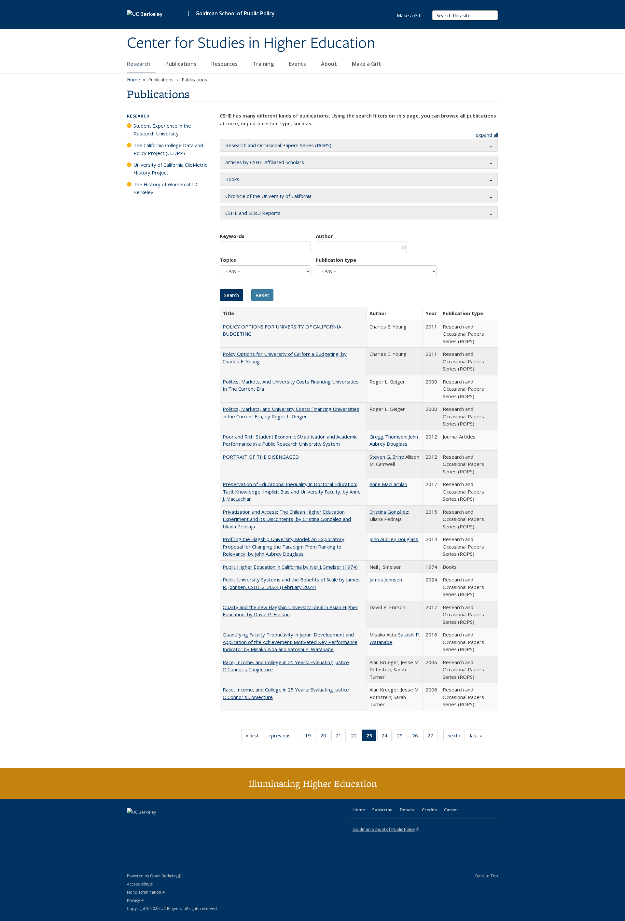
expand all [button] (487, 135)
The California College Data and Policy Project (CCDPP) (168, 149)
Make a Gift (366, 63)
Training (264, 63)
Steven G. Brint (386, 457)
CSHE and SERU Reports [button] (253, 213)
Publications (181, 63)
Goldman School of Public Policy (235, 13)
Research (139, 63)
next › (456, 737)
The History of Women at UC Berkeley (166, 188)
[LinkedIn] (145, 823)
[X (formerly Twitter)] (132, 823)
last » (478, 737)
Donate (407, 810)
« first (254, 737)
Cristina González (388, 512)
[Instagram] (171, 823)
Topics (228, 260)
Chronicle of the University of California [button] (268, 196)
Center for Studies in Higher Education (251, 43)
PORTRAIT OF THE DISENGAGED (261, 457)
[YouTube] (158, 823)
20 (325, 737)
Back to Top (486, 876)
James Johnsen (385, 579)
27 (432, 737)
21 (341, 737)
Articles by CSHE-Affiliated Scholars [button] (264, 162)
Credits (429, 810)
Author (324, 236)
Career (451, 810)
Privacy (135, 900)
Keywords (232, 236)
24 (387, 737)
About (329, 63)
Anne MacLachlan (388, 484)
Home (133, 80)
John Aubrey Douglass (393, 539)
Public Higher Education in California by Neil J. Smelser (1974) (290, 567)
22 (356, 737)
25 (402, 737)
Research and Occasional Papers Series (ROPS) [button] (278, 145)
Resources (225, 63)
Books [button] (232, 179)
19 (310, 737)
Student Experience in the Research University (162, 129)
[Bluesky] (183, 823)
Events (298, 63)
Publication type (336, 260)
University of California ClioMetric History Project (170, 168)
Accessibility (140, 884)
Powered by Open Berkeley (154, 876)
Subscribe (382, 810)
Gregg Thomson (387, 436)
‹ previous (281, 737)
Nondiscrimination (146, 892)
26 (417, 737)
